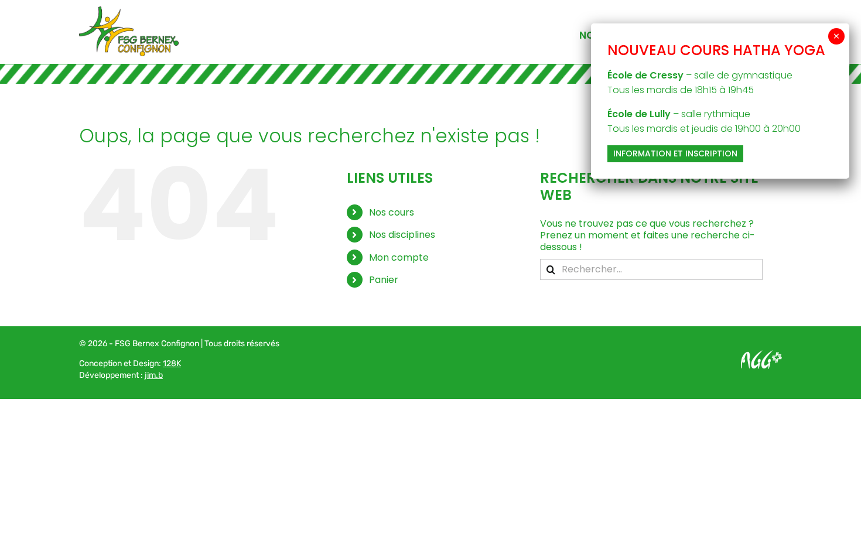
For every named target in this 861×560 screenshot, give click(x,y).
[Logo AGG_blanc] (761, 354)
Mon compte (399, 257)
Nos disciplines (402, 234)
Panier (383, 279)
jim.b (154, 375)
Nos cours (391, 212)
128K (172, 363)
